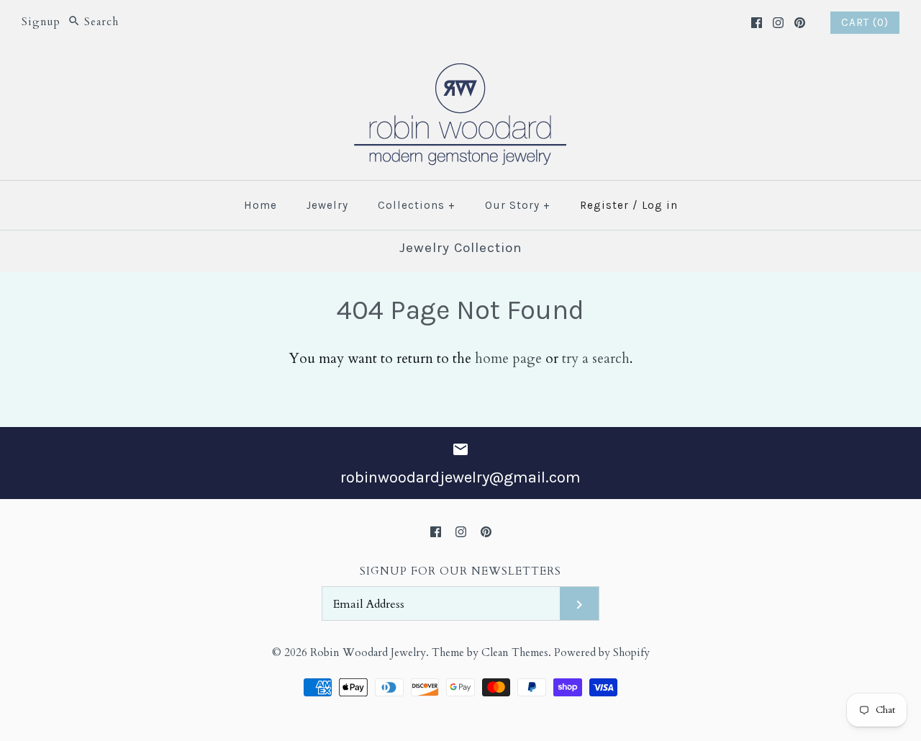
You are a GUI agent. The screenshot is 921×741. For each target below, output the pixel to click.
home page (508, 358)
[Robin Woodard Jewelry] (460, 72)
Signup (41, 22)
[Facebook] (756, 22)
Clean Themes (514, 652)
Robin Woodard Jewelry (368, 652)
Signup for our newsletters (460, 571)
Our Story (517, 205)
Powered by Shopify (602, 652)
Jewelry (327, 205)
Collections (416, 205)
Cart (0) (865, 22)
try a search (596, 358)
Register (604, 205)
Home (260, 205)
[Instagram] (778, 22)
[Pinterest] (799, 22)
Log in (660, 205)
